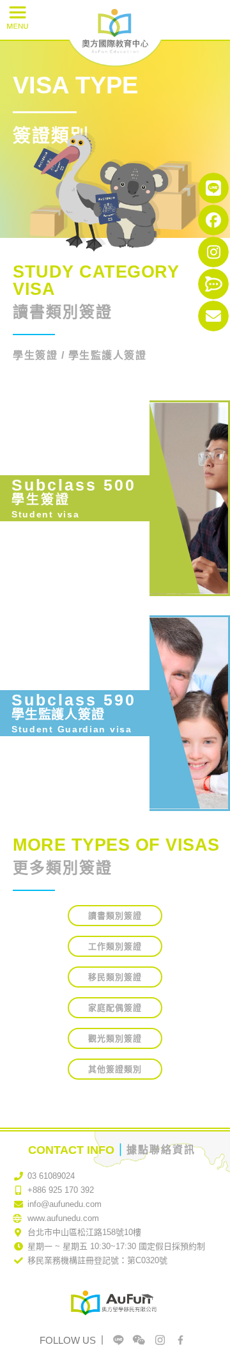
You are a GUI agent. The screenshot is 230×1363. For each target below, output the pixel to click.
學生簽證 (41, 499)
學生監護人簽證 (58, 714)
